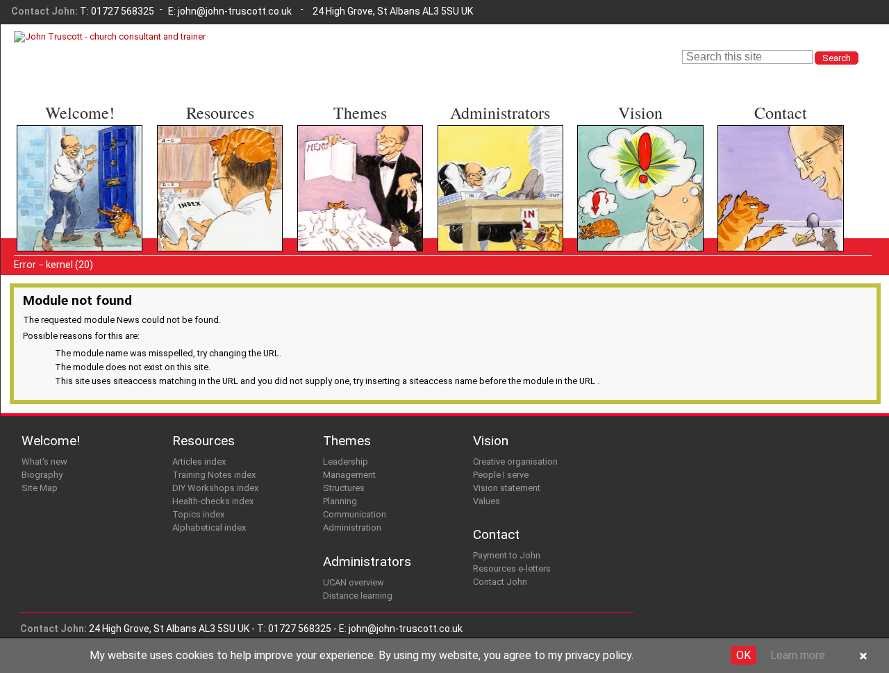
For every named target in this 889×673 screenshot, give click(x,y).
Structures (330, 174)
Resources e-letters (774, 161)
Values (600, 187)
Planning (324, 187)
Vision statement (626, 174)
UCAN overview (482, 148)
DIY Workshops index (215, 174)
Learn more (797, 655)
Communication (341, 201)
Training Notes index (213, 161)
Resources (220, 112)
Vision (640, 112)
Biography (48, 161)
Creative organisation (635, 148)
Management (336, 161)
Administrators (500, 112)
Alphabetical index (209, 214)
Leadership (331, 148)
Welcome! (80, 112)
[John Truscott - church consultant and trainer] (110, 36)
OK (743, 655)
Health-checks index (214, 187)
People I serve (620, 161)
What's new (51, 148)
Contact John (757, 174)
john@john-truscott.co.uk (235, 11)
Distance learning (486, 161)
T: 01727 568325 (117, 11)
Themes (360, 112)
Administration (339, 214)
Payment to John (766, 148)
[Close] (863, 656)
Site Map (46, 174)
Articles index (197, 148)
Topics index (195, 201)
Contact (780, 112)
